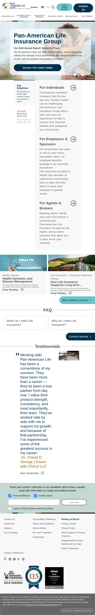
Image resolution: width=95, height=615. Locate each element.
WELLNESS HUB (71, 16)
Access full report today (38, 67)
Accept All (66, 610)
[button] (45, 7)
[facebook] (14, 559)
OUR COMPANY (87, 16)
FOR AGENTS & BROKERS (39, 16)
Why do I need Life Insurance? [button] (64, 322)
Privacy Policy (68, 528)
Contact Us (83, 8)
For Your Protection (42, 532)
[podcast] (23, 559)
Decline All (77, 610)
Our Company (11, 532)
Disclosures (38, 537)
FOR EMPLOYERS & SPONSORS (24, 16)
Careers (8, 528)
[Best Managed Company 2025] (14, 578)
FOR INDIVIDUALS (7, 16)
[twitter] (18, 559)
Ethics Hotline (39, 528)
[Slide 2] (82, 74)
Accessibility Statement (44, 519)
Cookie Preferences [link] (14, 553)
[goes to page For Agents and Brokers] (73, 223)
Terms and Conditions (43, 523)
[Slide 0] (74, 74)
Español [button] (34, 7)
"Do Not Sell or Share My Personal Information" (41, 605)
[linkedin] (9, 559)
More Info (87, 610)
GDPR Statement (70, 548)
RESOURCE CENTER (55, 16)
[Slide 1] (78, 74)
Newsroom (9, 523)
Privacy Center (68, 523)
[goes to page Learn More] (73, 108)
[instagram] (5, 559)
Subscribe (74, 502)
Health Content (45, 496)
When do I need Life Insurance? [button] (20, 322)
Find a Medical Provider (64, 7)
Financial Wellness (21, 496)
